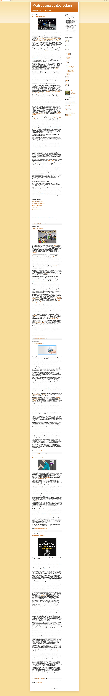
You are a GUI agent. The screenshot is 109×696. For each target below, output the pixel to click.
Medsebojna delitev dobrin (52, 5)
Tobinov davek (34, 252)
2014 (67, 77)
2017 (67, 50)
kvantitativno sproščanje (42, 478)
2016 (67, 52)
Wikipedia (34, 315)
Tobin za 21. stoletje (50, 160)
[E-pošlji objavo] (45, 223)
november (68, 54)
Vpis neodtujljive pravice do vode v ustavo (39, 394)
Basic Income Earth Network (37, 205)
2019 (67, 48)
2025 (67, 40)
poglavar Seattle (55, 428)
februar (68, 73)
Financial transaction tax (54, 318)
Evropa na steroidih (35, 58)
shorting (46, 273)
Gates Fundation (58, 298)
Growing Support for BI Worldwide (40, 40)
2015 (67, 76)
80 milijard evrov (47, 477)
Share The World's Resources (37, 209)
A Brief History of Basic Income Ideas (51, 50)
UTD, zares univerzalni (38, 16)
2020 (67, 46)
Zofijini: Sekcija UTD (35, 207)
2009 (67, 84)
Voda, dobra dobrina (37, 343)
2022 (67, 44)
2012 (67, 80)
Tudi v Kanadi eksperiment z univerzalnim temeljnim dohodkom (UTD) (48, 38)
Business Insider (56, 256)
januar (68, 74)
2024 (67, 41)
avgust (68, 58)
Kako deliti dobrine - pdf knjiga (71, 113)
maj (67, 62)
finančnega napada (35, 255)
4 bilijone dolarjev (54, 265)
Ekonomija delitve (69, 109)
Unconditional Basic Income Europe (38, 203)
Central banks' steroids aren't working (40, 528)
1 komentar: (42, 223)
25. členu (56, 68)
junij (68, 61)
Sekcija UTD (58, 40)
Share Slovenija (68, 114)
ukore (37, 500)
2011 (67, 81)
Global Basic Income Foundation (37, 201)
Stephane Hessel (45, 568)
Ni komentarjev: (42, 338)
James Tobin (56, 245)
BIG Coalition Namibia (49, 39)
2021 (67, 45)
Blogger (59, 688)
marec (68, 65)
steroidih (47, 496)
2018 (67, 49)
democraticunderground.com (39, 675)
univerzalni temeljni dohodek (39, 322)
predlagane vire (43, 162)
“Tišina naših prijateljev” (38, 535)
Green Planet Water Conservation (39, 450)
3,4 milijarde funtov (37, 258)
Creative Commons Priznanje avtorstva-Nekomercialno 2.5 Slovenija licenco (71, 102)
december (68, 53)
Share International (69, 115)
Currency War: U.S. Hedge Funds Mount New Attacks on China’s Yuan (44, 281)
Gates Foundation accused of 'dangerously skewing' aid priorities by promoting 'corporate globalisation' (46, 301)
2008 (67, 85)
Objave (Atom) (39, 682)
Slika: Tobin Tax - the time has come (38, 335)
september (69, 57)
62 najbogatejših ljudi (43, 595)
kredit (38, 484)
